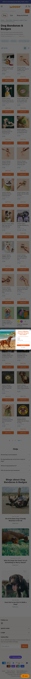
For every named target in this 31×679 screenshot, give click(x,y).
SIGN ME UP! (23, 345)
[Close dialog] (30, 330)
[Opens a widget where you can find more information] (25, 676)
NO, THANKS (23, 347)
